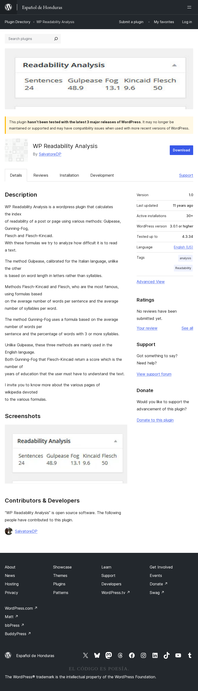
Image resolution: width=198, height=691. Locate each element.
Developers (111, 583)
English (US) (183, 247)
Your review (147, 328)
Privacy (11, 592)
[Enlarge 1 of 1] (120, 431)
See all (187, 328)
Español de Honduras (35, 655)
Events (156, 575)
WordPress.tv (115, 592)
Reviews (40, 175)
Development (102, 175)
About (10, 567)
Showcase (62, 567)
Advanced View (151, 281)
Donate (159, 583)
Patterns (60, 592)
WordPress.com (21, 608)
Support (186, 175)
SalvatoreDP (50, 154)
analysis (185, 258)
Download (181, 150)
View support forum (154, 374)
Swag (157, 592)
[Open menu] (190, 7)
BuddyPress (18, 633)
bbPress (14, 625)
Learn (106, 567)
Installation (69, 175)
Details (16, 175)
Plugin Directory (17, 22)
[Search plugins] (56, 39)
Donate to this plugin (155, 420)
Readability (183, 268)
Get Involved (161, 567)
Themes (60, 575)
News (10, 575)
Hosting (12, 583)
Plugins (59, 583)
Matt (11, 616)
